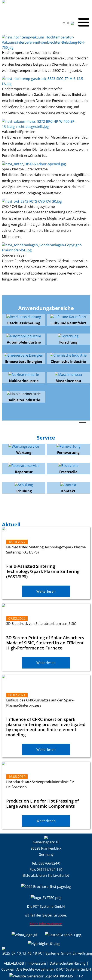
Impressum (37, 963)
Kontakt (51, 23)
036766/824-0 (49, 863)
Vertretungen (13, 23)
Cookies (7, 969)
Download (34, 23)
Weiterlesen (46, 591)
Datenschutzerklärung (68, 963)
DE (68, 23)
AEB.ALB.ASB (14, 963)
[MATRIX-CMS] (41, 976)
